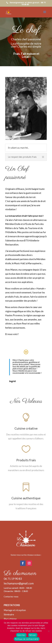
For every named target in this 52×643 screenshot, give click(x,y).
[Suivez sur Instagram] (29, 563)
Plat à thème (10, 618)
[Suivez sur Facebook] (22, 563)
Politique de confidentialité (26, 639)
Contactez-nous (11, 596)
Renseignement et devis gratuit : (28, 3)
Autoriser (21, 635)
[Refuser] (48, 631)
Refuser (32, 635)
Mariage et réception (15, 610)
